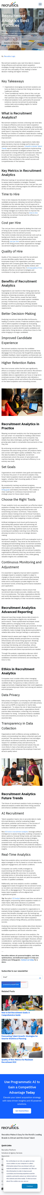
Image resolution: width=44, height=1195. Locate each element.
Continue (30, 1186)
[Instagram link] (3, 1189)
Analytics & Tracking (11, 43)
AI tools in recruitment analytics (16, 832)
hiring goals (6, 490)
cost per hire (14, 241)
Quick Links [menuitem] (6, 1145)
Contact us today (27, 960)
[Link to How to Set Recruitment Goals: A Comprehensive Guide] (22, 1003)
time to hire (33, 213)
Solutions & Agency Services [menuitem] (12, 1153)
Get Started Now (22, 1111)
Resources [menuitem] (5, 1156)
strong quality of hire (34, 268)
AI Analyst (16, 898)
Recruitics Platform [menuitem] (9, 1150)
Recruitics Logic (9, 56)
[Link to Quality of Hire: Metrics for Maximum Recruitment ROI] (22, 1050)
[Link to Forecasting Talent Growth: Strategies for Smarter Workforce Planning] (22, 1026)
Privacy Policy (33, 1181)
